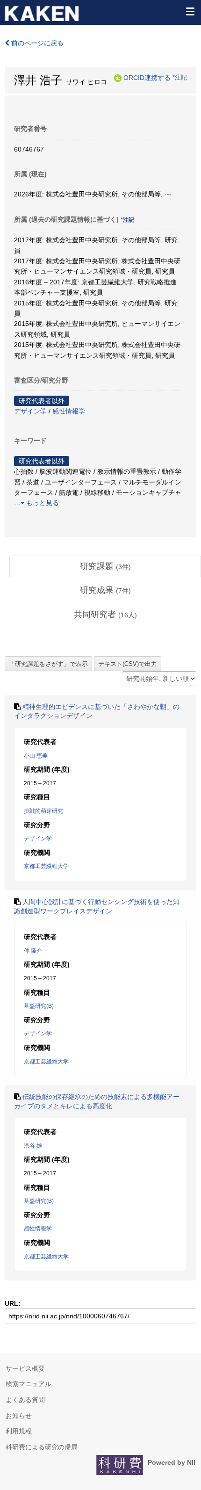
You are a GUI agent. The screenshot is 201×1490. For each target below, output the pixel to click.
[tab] (105, 567)
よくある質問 (25, 1399)
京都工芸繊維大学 (46, 866)
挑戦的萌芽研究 (43, 811)
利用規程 (19, 1431)
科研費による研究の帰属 (42, 1447)
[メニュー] (189, 11)
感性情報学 (68, 411)
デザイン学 (30, 411)
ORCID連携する (147, 77)
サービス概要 (25, 1368)
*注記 (179, 77)
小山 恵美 (36, 755)
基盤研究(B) (39, 1006)
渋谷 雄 (33, 1146)
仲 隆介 (33, 951)
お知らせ (19, 1415)
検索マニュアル (28, 1384)
